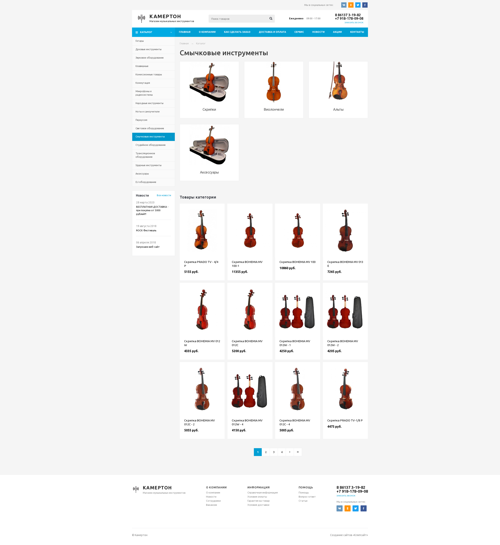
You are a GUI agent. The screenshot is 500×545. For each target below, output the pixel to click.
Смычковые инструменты (150, 136)
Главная (184, 32)
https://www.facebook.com (365, 5)
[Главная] (141, 19)
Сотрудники (213, 500)
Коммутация (143, 83)
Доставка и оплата (272, 32)
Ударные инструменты (149, 165)
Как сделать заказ (237, 32)
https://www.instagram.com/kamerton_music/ (358, 5)
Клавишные (142, 66)
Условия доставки (258, 504)
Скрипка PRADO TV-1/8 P (345, 420)
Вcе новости (164, 195)
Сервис (299, 32)
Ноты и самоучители (148, 111)
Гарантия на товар (258, 500)
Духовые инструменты (149, 49)
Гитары (140, 41)
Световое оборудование (150, 128)
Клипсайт (360, 535)
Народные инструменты (149, 103)
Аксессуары (142, 173)
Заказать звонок (354, 22)
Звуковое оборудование (150, 57)
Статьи (303, 500)
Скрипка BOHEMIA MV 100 (297, 262)
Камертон (165, 16)
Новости (318, 32)
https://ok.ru (351, 5)
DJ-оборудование (146, 182)
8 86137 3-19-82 (348, 15)
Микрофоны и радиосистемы (144, 93)
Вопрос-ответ (307, 496)
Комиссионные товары (149, 74)
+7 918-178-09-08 (349, 18)
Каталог (200, 43)
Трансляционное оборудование (145, 155)
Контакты (357, 32)
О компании (207, 32)
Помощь (304, 492)
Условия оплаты (257, 496)
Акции (337, 32)
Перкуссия (141, 120)
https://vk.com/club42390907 (344, 5)
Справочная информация (262, 492)
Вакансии (211, 504)
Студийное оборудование (151, 145)
